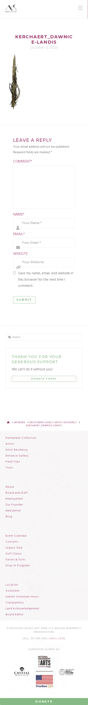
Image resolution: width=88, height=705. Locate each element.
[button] (80, 8)
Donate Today (44, 378)
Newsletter (13, 511)
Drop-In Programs (18, 566)
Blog (9, 517)
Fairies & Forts (16, 560)
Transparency (15, 603)
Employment (14, 499)
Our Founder (14, 505)
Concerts (12, 542)
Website (20, 254)
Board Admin (15, 615)
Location (12, 585)
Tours (9, 468)
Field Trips (13, 462)
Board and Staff (17, 493)
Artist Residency (17, 450)
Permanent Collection (21, 438)
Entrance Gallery (17, 456)
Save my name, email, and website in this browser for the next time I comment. (45, 279)
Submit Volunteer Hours (22, 597)
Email (19, 234)
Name (19, 215)
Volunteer (13, 591)
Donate (44, 701)
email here (57, 638)
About (10, 487)
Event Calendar (16, 536)
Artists (10, 444)
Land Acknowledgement (22, 609)
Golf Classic (14, 554)
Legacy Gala (14, 548)
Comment (22, 161)
